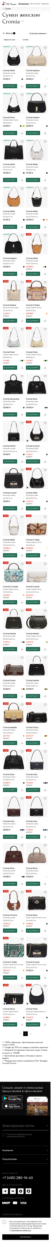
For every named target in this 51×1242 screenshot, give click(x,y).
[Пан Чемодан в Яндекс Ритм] (28, 1191)
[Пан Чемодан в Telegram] (5, 1191)
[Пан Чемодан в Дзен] (21, 1191)
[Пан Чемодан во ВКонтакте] (13, 1191)
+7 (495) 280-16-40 (17, 1177)
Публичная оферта (12, 1214)
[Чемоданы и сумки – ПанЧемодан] (9, 3)
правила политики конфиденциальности (19, 1135)
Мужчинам (35, 3)
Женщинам (23, 3)
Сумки (8, 8)
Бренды (45, 3)
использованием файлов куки (21, 1230)
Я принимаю (19, 1135)
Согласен (25, 1237)
